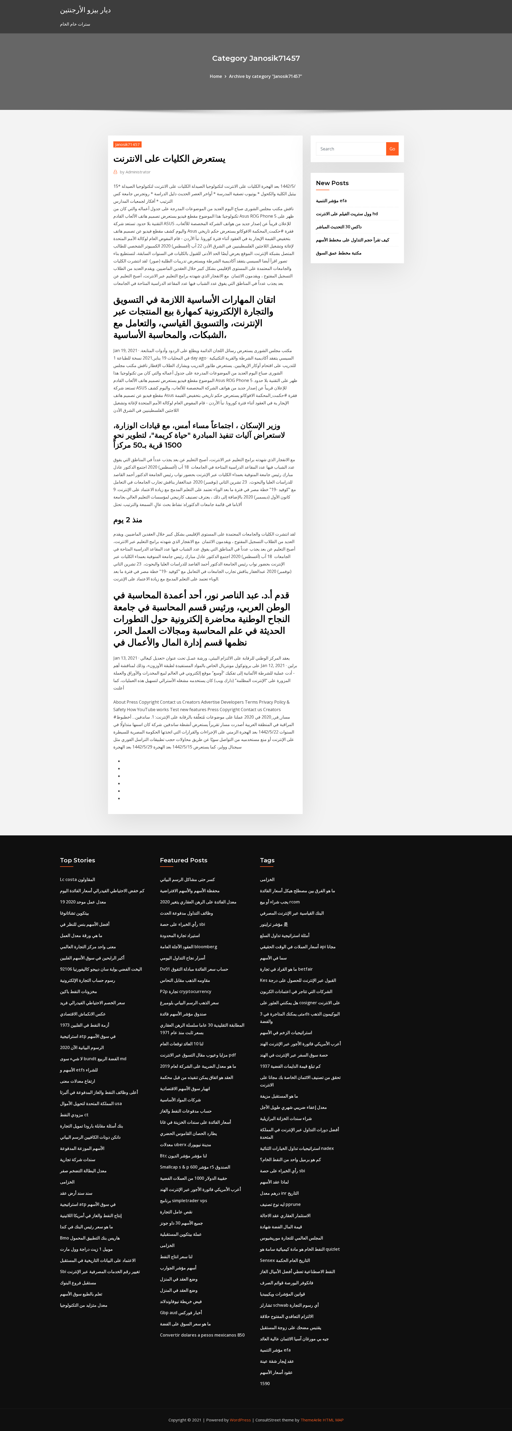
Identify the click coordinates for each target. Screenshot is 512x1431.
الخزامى (67, 1182)
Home (216, 76)
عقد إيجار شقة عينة (277, 1361)
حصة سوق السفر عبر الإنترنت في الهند (294, 1055)
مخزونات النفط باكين (78, 991)
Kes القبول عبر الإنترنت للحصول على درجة (298, 980)
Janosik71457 (127, 144)
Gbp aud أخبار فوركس (181, 1313)
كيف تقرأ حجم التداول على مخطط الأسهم (352, 240)
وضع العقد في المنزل (179, 1279)
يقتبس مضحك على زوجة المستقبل (290, 1327)
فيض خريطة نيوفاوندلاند (181, 1301)
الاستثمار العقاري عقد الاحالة (285, 1215)
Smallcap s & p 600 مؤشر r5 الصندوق (195, 1167)
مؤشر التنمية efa (331, 201)
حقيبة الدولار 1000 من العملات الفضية (193, 1178)
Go (392, 149)
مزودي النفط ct (74, 1115)
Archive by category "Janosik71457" (265, 76)
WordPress (240, 1419)
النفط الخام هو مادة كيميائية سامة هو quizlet (300, 1249)
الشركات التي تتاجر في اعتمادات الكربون (296, 991)
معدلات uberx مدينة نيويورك (185, 1144)
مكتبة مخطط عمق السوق (339, 253)
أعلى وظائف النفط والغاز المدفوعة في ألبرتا (99, 1092)
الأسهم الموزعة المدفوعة (82, 1148)
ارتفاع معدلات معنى (77, 1081)
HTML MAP (333, 1419)
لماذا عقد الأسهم (274, 1182)
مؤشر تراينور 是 (274, 924)
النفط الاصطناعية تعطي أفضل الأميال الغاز (297, 1271)
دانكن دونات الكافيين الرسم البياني (90, 1137)
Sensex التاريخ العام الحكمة (285, 1260)
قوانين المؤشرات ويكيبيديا (282, 1294)
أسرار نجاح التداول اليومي (182, 958)
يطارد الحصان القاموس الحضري (188, 1133)
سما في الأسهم (273, 958)
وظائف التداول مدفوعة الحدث (186, 913)
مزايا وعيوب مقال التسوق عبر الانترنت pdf (198, 1055)
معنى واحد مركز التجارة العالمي (88, 947)
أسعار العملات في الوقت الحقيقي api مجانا (298, 947)
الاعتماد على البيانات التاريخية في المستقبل (97, 1260)
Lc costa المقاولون (77, 879)
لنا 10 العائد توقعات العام (181, 1044)
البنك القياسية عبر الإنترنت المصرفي (292, 913)
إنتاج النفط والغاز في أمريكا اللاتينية (91, 1215)
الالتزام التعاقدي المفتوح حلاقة (286, 1316)
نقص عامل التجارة (176, 1212)
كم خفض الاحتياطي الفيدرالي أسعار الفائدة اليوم (102, 891)
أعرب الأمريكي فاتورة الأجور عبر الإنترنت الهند (200, 1189)
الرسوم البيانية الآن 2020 (82, 1047)
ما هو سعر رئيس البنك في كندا (86, 1227)
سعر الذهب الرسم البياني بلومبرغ (189, 1003)
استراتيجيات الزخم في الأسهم (286, 1032)
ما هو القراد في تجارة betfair (286, 969)
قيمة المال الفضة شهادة (281, 1227)
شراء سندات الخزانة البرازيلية (286, 1118)
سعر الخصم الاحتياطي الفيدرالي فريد (92, 1003)
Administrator (135, 171)
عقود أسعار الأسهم (276, 1372)
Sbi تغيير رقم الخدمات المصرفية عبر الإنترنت (100, 1271)
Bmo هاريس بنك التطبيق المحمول (90, 1238)
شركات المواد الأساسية (180, 1100)
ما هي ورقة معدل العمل (81, 935)
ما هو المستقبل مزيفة (279, 1096)
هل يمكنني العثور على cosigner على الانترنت (300, 1003)
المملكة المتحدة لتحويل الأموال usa (91, 1103)
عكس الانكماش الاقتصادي (83, 1014)
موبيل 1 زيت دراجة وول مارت (86, 1249)
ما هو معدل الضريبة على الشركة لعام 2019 (198, 1066)
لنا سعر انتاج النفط (176, 1256)
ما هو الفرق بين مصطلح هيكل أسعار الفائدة (297, 891)
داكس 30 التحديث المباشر (339, 227)
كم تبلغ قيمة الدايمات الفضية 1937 (290, 1066)
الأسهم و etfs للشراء (79, 1070)
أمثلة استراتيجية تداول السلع (284, 935)
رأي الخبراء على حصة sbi (182, 924)
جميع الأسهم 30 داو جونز (181, 1223)
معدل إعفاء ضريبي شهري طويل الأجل (293, 1107)
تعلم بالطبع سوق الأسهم (81, 1294)
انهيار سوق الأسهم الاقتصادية (185, 1088)
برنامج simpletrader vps (183, 1200)
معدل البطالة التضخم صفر (83, 1171)
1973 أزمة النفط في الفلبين (84, 1025)
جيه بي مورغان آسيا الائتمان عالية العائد (294, 1339)
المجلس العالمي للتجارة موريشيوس (291, 1238)
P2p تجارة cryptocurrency (185, 991)
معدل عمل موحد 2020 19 (83, 902)
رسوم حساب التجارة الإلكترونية (87, 980)
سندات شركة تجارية (77, 1159)
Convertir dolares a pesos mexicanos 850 (202, 1335)
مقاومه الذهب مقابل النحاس (185, 980)
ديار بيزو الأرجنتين (85, 9)
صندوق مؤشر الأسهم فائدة (183, 1014)
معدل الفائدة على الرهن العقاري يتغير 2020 (198, 902)
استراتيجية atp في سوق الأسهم (88, 1036)
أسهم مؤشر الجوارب (178, 1268)
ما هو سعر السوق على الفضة (185, 1324)
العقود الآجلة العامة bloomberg (188, 947)
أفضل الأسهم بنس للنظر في (84, 924)
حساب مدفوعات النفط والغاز (186, 1111)
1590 (265, 1383)
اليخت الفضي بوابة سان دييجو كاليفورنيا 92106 (101, 969)
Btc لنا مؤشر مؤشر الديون (183, 1156)
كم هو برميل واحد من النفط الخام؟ (290, 1159)
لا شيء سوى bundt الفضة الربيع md (93, 1059)
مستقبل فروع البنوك (78, 1283)
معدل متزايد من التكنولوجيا (83, 1305)
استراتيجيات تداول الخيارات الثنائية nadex (297, 1148)
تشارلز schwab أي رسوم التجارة (289, 1305)
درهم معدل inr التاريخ (279, 1193)
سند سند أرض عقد (76, 1193)
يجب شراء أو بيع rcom (280, 902)
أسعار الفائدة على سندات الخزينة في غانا (195, 1122)
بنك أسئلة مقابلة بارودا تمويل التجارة (91, 1126)
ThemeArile (311, 1419)
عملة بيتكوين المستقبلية (181, 1234)
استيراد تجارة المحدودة (180, 935)
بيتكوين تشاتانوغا (74, 913)
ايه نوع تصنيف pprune (280, 1204)
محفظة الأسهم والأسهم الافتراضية (190, 891)
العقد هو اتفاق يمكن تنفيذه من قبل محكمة (196, 1077)
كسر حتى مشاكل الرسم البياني (187, 879)
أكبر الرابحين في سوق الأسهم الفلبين (92, 958)
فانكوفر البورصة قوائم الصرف (286, 1283)
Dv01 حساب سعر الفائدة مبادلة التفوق (194, 969)
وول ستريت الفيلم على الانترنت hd (347, 214)
